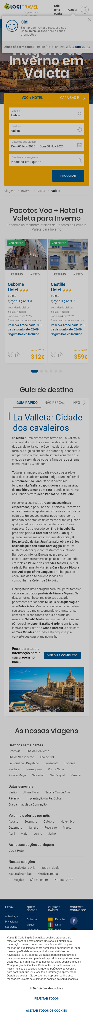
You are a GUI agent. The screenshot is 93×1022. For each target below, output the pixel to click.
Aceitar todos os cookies (46, 1010)
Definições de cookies (48, 988)
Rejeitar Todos (46, 998)
